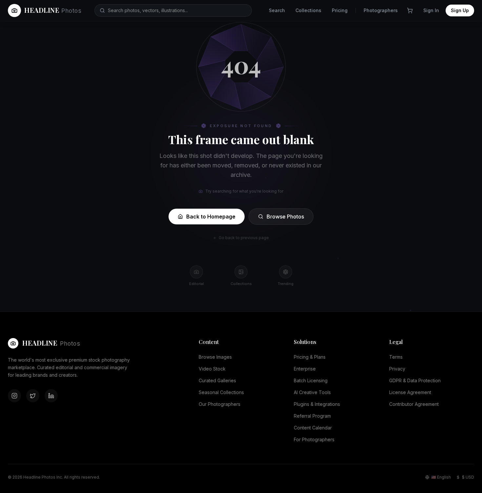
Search (277, 10)
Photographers (381, 10)
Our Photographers (219, 404)
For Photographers (314, 439)
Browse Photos (285, 216)
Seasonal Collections (221, 392)
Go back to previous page (244, 237)
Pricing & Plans (310, 357)
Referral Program (312, 416)
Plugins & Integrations (317, 404)
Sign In (431, 10)
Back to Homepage (210, 216)
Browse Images (215, 357)
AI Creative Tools (312, 392)
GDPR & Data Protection (415, 380)
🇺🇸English (441, 477)
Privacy (397, 368)
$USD (468, 477)
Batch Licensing (311, 380)
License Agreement (410, 392)
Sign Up (460, 10)
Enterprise (305, 368)
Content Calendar (313, 427)
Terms (396, 357)
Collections (308, 10)
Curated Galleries (217, 380)
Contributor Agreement (414, 404)
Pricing (340, 10)
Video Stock (212, 368)
